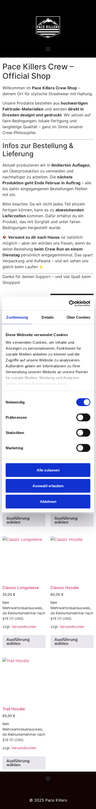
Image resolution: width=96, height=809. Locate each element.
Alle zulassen (48, 470)
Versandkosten (23, 626)
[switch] (83, 417)
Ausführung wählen (18, 520)
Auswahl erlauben (48, 485)
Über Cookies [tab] (78, 317)
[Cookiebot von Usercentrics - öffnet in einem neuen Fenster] (69, 303)
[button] (48, 49)
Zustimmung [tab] (17, 317)
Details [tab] (48, 317)
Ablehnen (48, 501)
